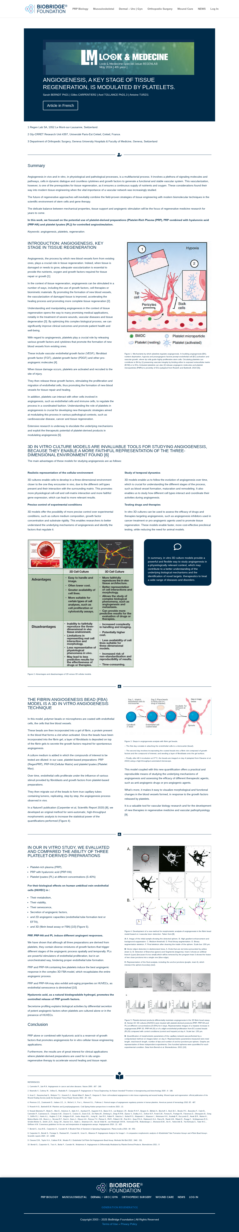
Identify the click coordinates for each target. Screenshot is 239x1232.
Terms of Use (110, 1223)
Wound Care (185, 8)
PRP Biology (80, 8)
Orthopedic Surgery (160, 8)
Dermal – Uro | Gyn (131, 8)
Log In (214, 8)
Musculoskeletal (103, 8)
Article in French (60, 105)
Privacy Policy (129, 1223)
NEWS (202, 8)
